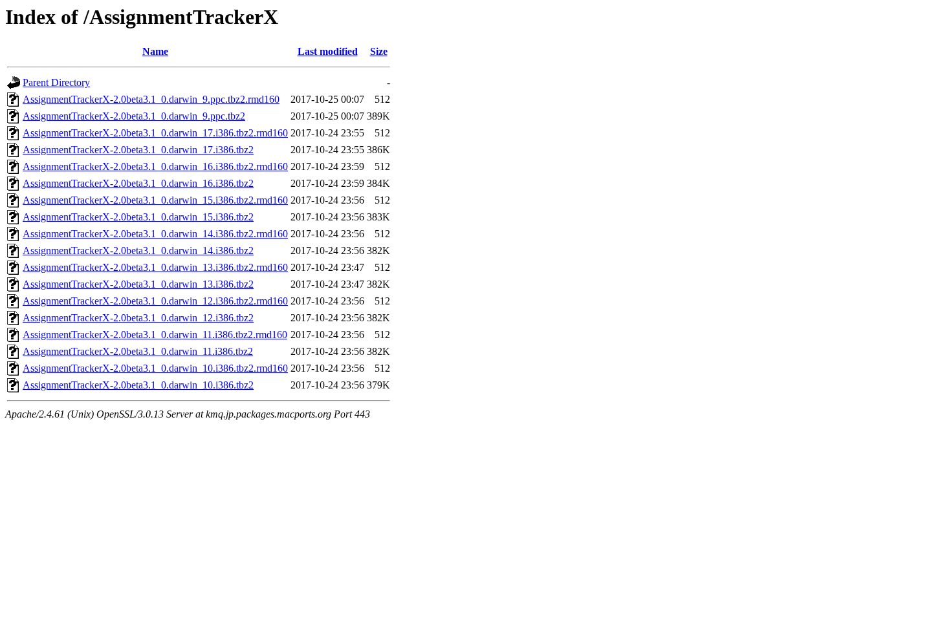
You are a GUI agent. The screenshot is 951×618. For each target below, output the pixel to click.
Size (379, 51)
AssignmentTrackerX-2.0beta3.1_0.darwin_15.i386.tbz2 (138, 216)
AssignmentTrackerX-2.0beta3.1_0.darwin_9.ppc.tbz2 (134, 116)
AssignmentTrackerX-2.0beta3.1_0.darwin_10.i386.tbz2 (138, 384)
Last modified (328, 51)
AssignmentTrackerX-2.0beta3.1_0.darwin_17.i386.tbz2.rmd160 (155, 132)
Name (155, 51)
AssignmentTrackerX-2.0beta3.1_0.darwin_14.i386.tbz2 (138, 250)
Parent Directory (56, 82)
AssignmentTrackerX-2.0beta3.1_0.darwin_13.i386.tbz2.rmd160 (155, 267)
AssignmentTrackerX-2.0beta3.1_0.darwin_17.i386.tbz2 (138, 149)
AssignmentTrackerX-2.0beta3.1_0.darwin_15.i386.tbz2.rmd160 (155, 200)
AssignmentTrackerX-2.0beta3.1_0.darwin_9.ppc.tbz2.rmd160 (151, 99)
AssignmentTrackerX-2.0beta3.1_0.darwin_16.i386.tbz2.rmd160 (155, 166)
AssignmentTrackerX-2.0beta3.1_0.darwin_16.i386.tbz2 (138, 183)
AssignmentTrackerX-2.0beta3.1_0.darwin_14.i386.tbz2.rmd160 (155, 233)
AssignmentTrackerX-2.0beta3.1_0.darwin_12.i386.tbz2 (138, 317)
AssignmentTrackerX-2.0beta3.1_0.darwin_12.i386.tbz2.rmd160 (155, 300)
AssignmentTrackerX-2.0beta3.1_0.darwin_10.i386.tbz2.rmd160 (155, 368)
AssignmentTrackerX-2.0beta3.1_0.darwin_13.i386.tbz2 (138, 284)
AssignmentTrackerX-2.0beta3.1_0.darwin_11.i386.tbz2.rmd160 (155, 334)
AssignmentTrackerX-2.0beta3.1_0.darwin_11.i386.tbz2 (138, 351)
